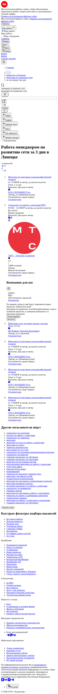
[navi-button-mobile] (3, 62)
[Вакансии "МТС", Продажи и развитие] (31, 238)
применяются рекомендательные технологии (23, 666)
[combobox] (13, 88)
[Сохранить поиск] (3, 101)
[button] (4, 54)
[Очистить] (5, 94)
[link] (5, 47)
